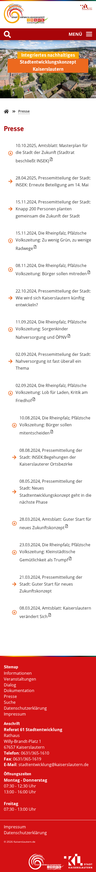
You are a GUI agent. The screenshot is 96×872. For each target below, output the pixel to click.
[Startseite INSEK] (26, 15)
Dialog (10, 685)
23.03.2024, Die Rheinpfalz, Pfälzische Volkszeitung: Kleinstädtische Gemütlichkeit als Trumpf (54, 552)
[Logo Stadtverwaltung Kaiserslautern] (70, 7)
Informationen (18, 673)
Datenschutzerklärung (25, 708)
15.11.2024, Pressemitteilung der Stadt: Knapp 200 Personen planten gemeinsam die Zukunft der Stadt (53, 209)
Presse (24, 111)
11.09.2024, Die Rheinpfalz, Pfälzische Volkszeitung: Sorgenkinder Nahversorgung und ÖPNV (51, 329)
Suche (10, 702)
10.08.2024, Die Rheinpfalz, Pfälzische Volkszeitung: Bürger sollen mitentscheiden (54, 425)
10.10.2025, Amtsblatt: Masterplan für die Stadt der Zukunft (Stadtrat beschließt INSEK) (52, 153)
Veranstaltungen (20, 679)
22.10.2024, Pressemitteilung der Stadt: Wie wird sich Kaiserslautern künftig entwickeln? (53, 298)
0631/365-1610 (35, 753)
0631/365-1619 (27, 759)
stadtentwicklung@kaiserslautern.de (53, 764)
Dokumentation (19, 690)
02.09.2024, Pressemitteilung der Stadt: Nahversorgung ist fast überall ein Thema (53, 361)
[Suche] (7, 34)
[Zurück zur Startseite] (6, 111)
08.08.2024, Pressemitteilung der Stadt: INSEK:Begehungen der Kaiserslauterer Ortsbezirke (50, 457)
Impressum (15, 714)
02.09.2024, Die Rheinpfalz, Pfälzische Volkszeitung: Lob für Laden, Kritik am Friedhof (52, 393)
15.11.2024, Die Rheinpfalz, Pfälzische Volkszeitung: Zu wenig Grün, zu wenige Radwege (53, 240)
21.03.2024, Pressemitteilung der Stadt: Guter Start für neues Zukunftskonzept (50, 584)
